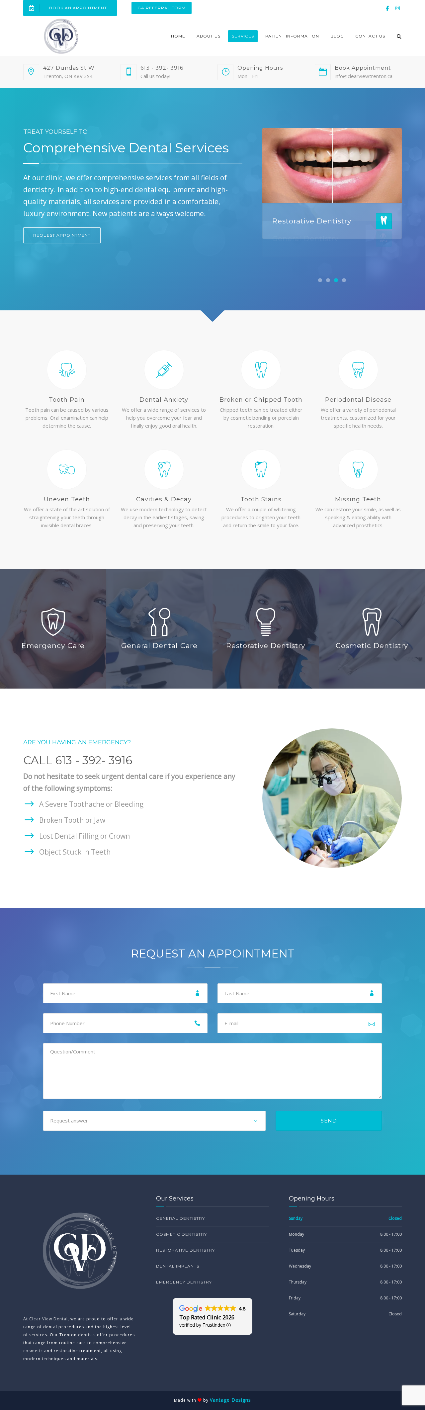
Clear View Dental (48, 1319)
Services (243, 36)
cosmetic (33, 1351)
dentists (87, 1335)
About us (208, 36)
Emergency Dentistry (184, 1282)
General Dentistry (180, 1218)
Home (178, 36)
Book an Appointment (78, 7)
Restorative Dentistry (311, 221)
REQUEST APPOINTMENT (62, 235)
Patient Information (292, 36)
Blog (337, 36)
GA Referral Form (161, 7)
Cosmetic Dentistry (181, 1234)
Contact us (370, 36)
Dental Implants (177, 1266)
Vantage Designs (230, 1400)
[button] (320, 280)
